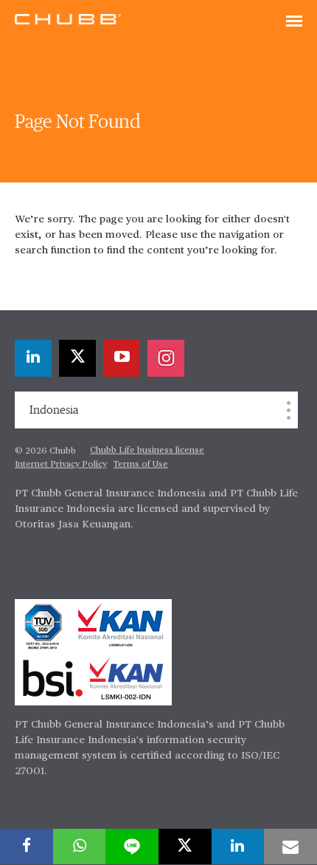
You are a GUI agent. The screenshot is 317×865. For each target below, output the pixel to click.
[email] (290, 846)
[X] (77, 358)
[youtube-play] (121, 358)
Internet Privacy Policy (61, 464)
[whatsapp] (79, 846)
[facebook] (26, 846)
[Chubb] (68, 18)
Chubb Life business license (147, 450)
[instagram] (165, 358)
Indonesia (53, 410)
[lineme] (131, 846)
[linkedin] (33, 358)
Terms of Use (141, 464)
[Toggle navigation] (294, 22)
